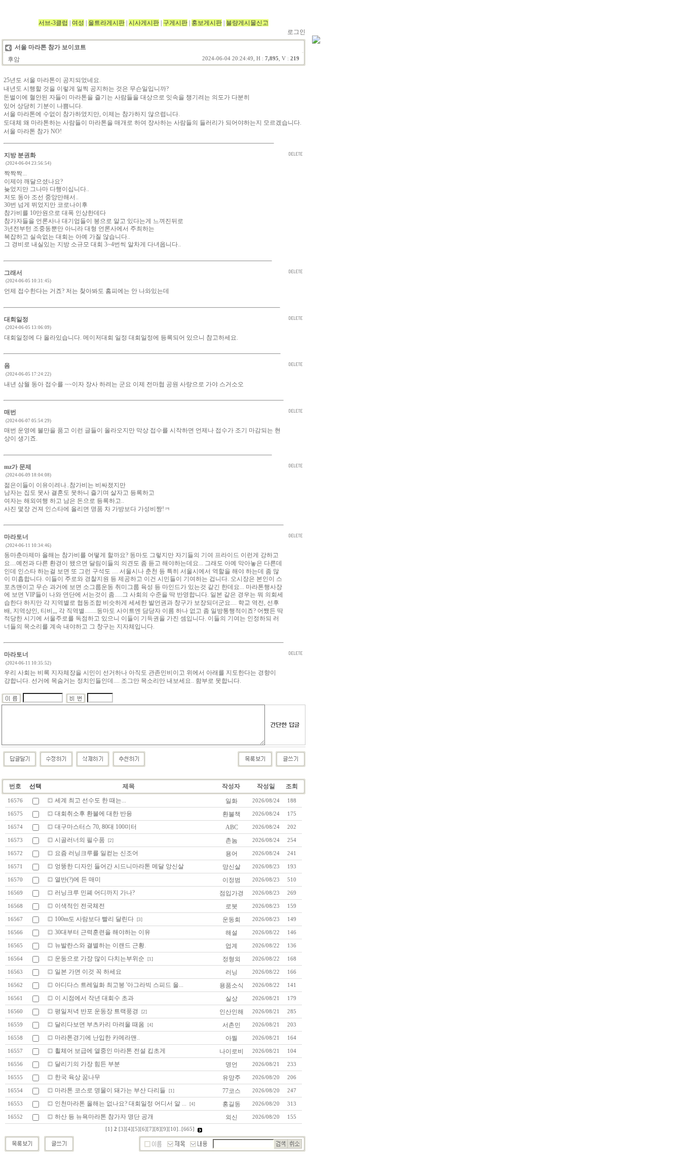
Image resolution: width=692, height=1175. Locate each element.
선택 (35, 786)
